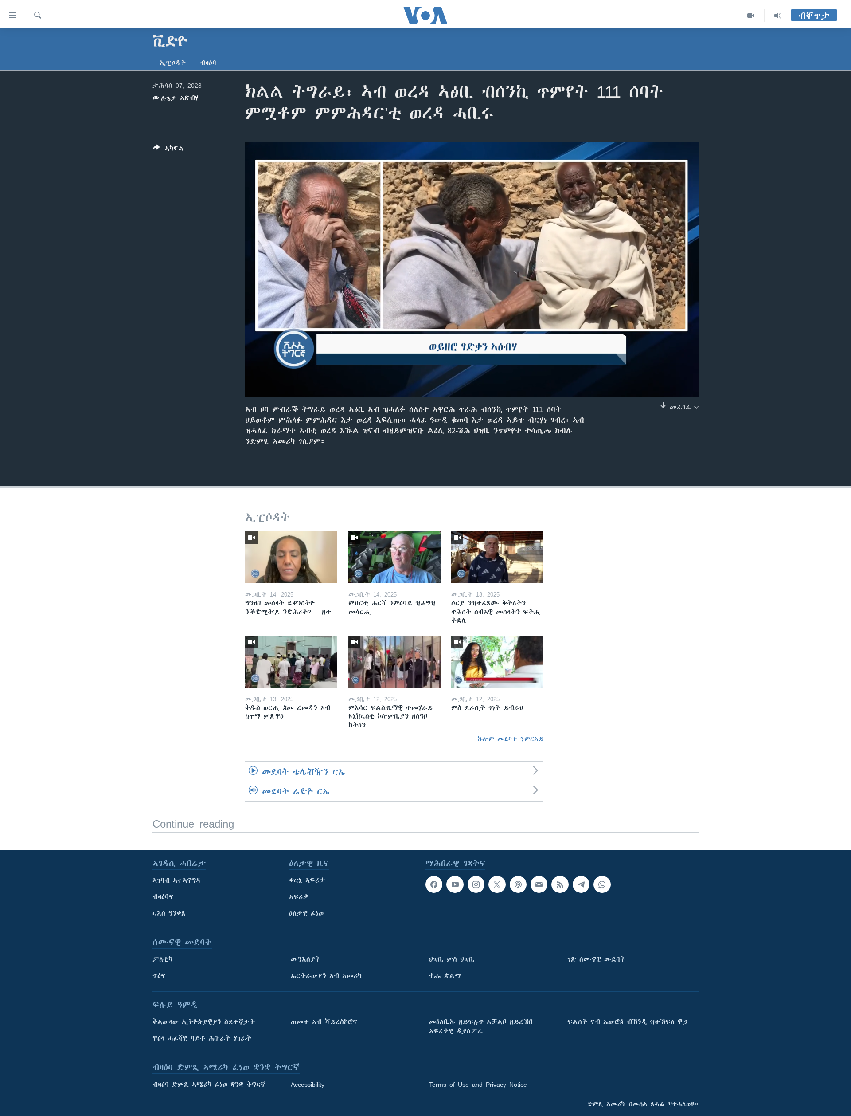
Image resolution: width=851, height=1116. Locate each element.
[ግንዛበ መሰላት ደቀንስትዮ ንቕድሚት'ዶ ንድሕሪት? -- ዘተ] (291, 557)
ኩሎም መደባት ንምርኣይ (510, 739)
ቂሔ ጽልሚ (445, 976)
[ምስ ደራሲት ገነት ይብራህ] (497, 662)
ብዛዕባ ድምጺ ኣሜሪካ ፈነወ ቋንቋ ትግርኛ (208, 1084)
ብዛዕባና (162, 897)
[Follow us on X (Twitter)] (496, 884)
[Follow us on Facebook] (434, 884)
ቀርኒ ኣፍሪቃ (307, 880)
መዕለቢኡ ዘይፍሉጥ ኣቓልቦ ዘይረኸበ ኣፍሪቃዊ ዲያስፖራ (481, 1026)
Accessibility (307, 1084)
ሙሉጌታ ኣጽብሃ (175, 98)
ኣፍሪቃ (298, 897)
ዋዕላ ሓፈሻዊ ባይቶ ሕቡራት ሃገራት (201, 1038)
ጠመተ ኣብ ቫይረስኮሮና (324, 1022)
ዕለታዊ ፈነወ (306, 913)
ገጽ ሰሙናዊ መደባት (596, 959)
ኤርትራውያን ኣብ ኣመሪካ (326, 976)
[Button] (168, 150)
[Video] (751, 15)
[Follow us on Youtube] (454, 884)
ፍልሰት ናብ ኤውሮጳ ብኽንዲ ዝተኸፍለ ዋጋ (627, 1022)
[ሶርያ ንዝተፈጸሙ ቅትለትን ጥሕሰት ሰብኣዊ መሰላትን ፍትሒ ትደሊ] (497, 557)
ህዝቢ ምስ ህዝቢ (452, 959)
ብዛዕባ (208, 63)
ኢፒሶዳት (173, 63)
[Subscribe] (539, 884)
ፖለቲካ (162, 959)
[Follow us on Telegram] (581, 884)
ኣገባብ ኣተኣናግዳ (176, 880)
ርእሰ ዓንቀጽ (169, 913)
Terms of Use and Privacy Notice (478, 1084)
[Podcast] (518, 884)
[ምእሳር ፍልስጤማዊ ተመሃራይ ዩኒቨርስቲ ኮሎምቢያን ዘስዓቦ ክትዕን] (394, 662)
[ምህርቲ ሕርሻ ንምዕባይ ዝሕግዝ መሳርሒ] (394, 557)
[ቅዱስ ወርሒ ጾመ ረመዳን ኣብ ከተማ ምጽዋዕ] (291, 662)
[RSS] (559, 884)
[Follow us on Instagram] (476, 884)
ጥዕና (158, 976)
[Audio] (778, 15)
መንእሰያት (305, 959)
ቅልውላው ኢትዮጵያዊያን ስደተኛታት (203, 1022)
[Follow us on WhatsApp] (601, 884)
